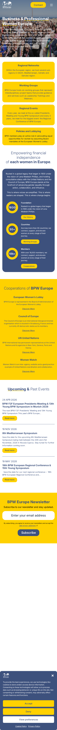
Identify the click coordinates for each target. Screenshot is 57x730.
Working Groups (30, 242)
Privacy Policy (34, 726)
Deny (28, 711)
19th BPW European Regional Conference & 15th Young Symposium (26, 466)
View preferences (28, 719)
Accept (28, 703)
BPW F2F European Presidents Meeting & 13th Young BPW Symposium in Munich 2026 (28, 405)
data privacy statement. (27, 526)
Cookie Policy (21, 726)
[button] (52, 675)
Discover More (28, 309)
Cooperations (29, 266)
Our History (28, 217)
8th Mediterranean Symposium (19, 433)
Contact (38, 5)
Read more (9, 418)
